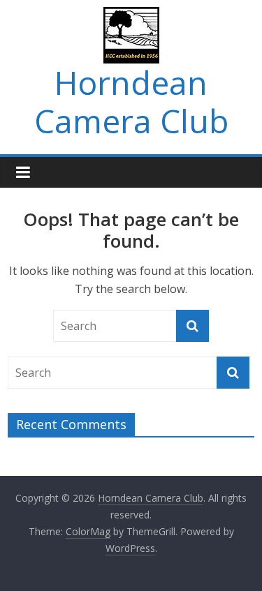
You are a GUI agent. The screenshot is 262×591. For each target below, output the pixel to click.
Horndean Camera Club (131, 101)
